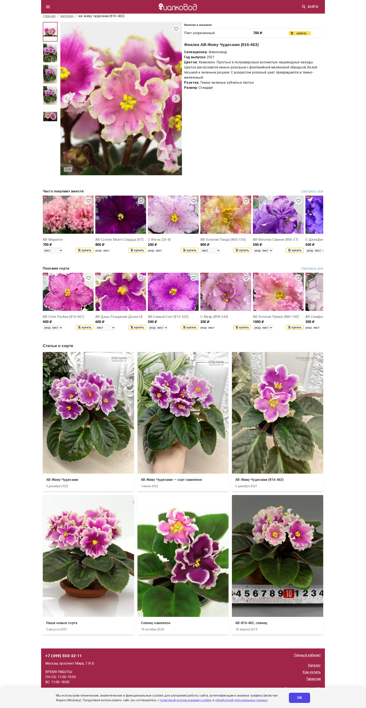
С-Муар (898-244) (214, 317)
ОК (299, 698)
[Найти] (304, 7)
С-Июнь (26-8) (159, 240)
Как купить (312, 672)
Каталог (314, 665)
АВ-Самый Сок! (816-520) (168, 317)
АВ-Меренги (53, 240)
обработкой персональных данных (241, 700)
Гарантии (313, 679)
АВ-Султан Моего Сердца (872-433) (120, 240)
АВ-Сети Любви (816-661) (63, 317)
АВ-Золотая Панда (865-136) (223, 240)
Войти (313, 6)
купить (87, 250)
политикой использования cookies (186, 700)
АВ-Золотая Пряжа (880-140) (276, 317)
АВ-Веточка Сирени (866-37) (275, 240)
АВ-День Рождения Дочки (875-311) (120, 317)
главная (49, 16)
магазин (66, 16)
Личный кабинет (307, 655)
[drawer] (48, 7)
